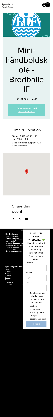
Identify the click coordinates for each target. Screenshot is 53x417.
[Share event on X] (20, 219)
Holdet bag (8, 273)
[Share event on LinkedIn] (26, 219)
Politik (7, 280)
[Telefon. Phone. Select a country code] (30, 278)
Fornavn (29, 263)
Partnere (7, 269)
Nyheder (7, 278)
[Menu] (47, 5)
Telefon (29, 273)
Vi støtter (8, 275)
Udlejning (8, 271)
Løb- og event (17, 251)
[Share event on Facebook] (13, 219)
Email (29, 283)
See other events (26, 111)
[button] (44, 5)
